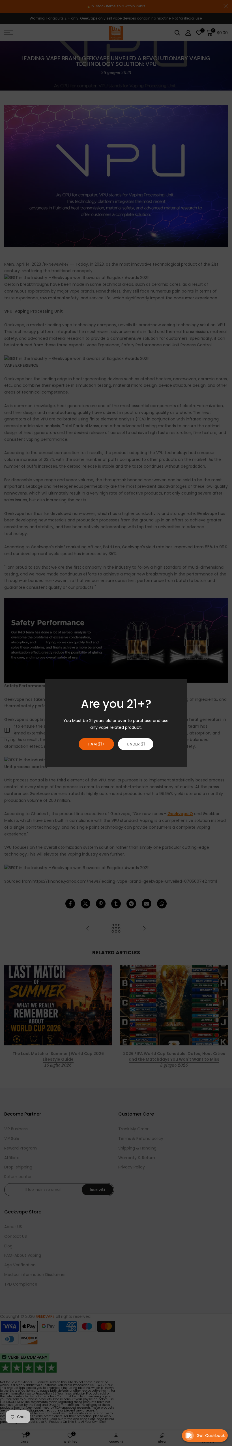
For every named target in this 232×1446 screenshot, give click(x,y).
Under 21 (136, 744)
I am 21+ (96, 744)
